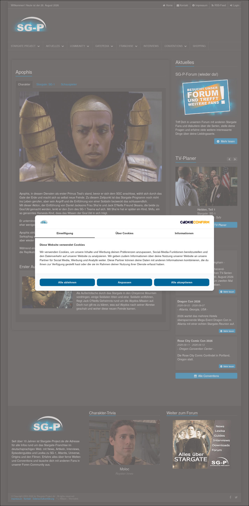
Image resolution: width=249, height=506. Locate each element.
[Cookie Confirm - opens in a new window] (194, 222)
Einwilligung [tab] (65, 233)
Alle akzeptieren (181, 282)
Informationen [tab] (184, 233)
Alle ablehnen (67, 282)
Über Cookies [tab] (124, 233)
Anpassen (124, 282)
